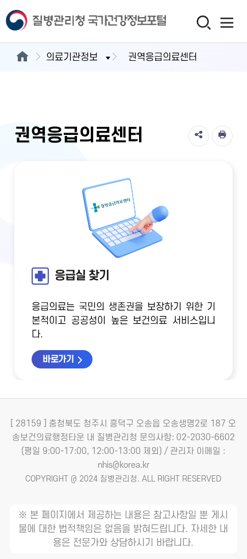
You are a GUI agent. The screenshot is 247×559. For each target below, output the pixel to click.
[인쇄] (222, 136)
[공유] (198, 136)
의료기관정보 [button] (72, 57)
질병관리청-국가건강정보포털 (62, 21)
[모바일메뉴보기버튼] (227, 22)
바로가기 (58, 359)
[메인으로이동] (22, 57)
